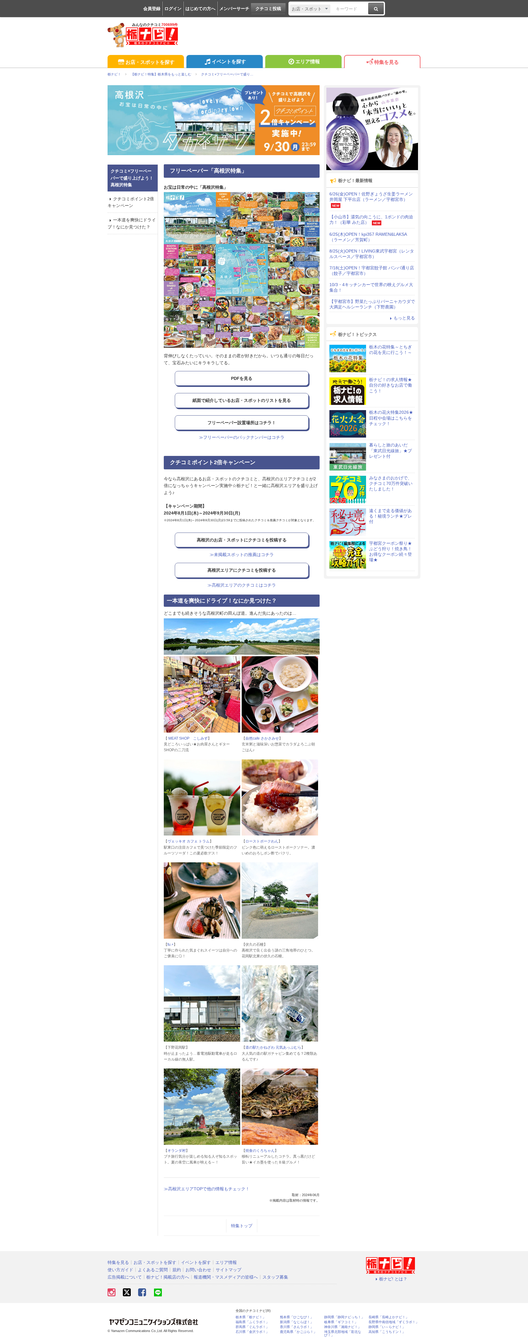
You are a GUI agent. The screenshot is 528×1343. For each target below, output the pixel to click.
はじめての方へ (200, 8)
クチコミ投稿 (268, 8)
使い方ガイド (120, 1269)
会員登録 (151, 8)
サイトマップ (228, 1269)
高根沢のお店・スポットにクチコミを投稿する (242, 539)
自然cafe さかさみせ (262, 738)
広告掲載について (125, 1277)
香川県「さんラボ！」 (297, 1327)
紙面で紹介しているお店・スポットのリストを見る (242, 400)
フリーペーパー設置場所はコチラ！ (241, 422)
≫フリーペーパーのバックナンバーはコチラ (241, 437)
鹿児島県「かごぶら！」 (298, 1332)
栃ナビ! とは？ (393, 1278)
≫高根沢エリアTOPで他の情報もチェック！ (207, 1188)
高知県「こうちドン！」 (387, 1332)
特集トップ (241, 1225)
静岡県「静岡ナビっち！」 (344, 1317)
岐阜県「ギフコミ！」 (341, 1322)
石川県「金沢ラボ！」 (252, 1332)
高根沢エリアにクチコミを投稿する (241, 570)
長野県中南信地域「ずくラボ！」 (394, 1322)
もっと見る (404, 317)
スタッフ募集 (275, 1277)
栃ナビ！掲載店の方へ (167, 1277)
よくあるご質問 (153, 1269)
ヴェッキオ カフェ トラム (188, 841)
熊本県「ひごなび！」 (297, 1317)
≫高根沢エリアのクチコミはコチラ (241, 585)
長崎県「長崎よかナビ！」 (389, 1317)
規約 (176, 1269)
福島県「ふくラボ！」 (252, 1322)
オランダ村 (176, 1150)
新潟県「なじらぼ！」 (297, 1322)
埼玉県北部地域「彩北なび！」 (342, 1333)
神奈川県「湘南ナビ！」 (342, 1327)
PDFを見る (241, 378)
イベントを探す (229, 61)
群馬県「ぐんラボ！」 (252, 1327)
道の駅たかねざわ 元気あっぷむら (273, 1047)
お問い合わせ (198, 1269)
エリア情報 (307, 61)
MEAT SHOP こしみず (187, 738)
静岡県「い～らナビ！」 (387, 1327)
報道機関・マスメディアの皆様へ (226, 1277)
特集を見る (386, 62)
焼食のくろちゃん (260, 1150)
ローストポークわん (261, 841)
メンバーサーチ (234, 8)
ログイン (173, 8)
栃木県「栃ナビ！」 (251, 1317)
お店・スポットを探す (150, 62)
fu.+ (170, 944)
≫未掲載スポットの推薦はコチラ (242, 554)
